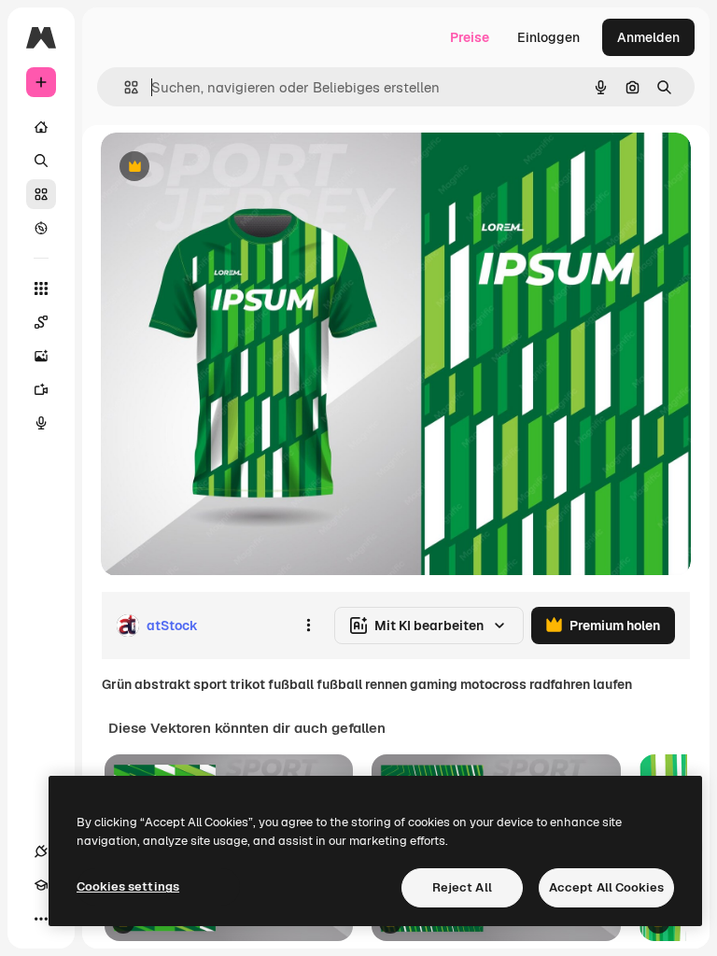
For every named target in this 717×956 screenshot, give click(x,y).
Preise (469, 37)
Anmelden (648, 37)
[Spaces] (41, 322)
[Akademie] (41, 885)
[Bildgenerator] (41, 356)
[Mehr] (41, 919)
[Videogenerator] (41, 389)
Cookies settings (128, 886)
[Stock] (41, 194)
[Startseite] (41, 127)
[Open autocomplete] (123, 87)
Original (220, 167)
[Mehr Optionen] (308, 625)
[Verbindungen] (41, 851)
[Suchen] (41, 161)
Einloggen (548, 37)
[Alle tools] (41, 288)
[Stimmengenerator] (41, 423)
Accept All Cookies (606, 887)
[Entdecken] (41, 228)
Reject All (462, 887)
